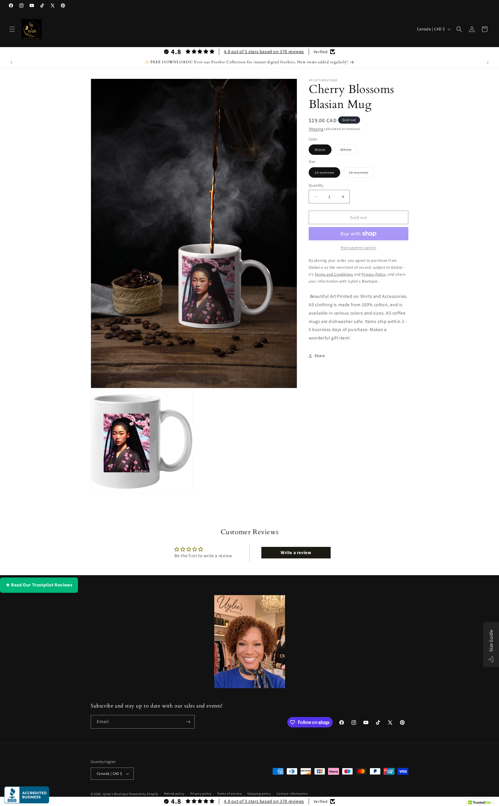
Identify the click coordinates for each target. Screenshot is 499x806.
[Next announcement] (487, 62)
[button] (12, 29)
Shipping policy (259, 794)
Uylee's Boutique (115, 794)
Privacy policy (201, 794)
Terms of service (229, 794)
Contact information (292, 794)
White (349, 151)
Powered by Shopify (144, 794)
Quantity (316, 185)
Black (323, 151)
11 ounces (327, 174)
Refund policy (174, 794)
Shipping (316, 129)
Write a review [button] (296, 552)
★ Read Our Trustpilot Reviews (39, 585)
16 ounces (362, 174)
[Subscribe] (188, 722)
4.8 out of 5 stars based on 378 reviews (264, 52)
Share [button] (319, 355)
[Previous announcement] (11, 62)
